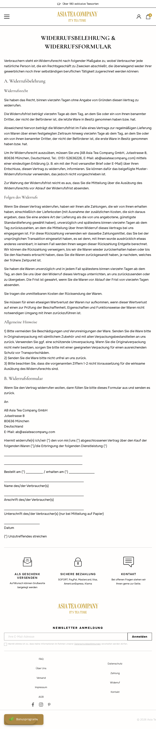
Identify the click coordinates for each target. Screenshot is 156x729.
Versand (41, 678)
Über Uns (41, 668)
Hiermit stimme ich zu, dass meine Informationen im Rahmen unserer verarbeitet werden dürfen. (68, 644)
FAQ (41, 659)
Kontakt (115, 692)
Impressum (41, 687)
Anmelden (139, 636)
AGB (41, 696)
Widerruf (115, 682)
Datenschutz (115, 663)
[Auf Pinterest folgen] (49, 705)
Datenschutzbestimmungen (87, 643)
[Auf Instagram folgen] (41, 705)
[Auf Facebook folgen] (33, 705)
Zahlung (115, 673)
